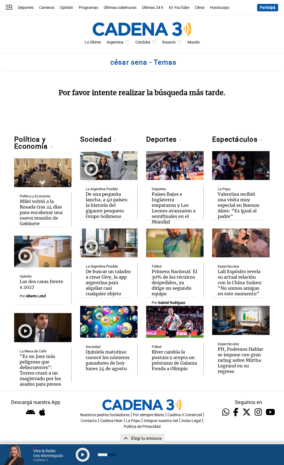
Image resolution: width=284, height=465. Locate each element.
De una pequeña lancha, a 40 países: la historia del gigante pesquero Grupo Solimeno (107, 205)
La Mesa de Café (33, 351)
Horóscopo (219, 7)
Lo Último (93, 42)
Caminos (46, 7)
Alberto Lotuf (36, 296)
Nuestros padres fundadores (105, 415)
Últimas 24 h (152, 7)
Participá (267, 7)
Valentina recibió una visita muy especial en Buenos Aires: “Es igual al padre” (238, 205)
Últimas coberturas (120, 7)
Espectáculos (236, 139)
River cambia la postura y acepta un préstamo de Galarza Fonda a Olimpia (174, 360)
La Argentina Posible (102, 189)
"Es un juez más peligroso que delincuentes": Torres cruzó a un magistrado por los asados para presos (40, 370)
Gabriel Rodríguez (171, 303)
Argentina (114, 42)
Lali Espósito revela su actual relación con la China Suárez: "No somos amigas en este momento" (240, 282)
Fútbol (156, 266)
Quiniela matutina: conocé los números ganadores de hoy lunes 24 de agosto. (108, 360)
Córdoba (142, 42)
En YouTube (179, 7)
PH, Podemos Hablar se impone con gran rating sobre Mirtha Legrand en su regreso (240, 360)
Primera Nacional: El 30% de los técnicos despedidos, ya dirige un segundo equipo (174, 282)
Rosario (169, 42)
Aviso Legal (191, 420)
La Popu (224, 189)
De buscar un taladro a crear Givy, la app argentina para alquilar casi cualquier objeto (108, 282)
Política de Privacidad (142, 426)
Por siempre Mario (148, 415)
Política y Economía (32, 142)
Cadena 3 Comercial (185, 415)
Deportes (26, 7)
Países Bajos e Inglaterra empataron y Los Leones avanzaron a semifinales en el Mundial (174, 208)
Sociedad (96, 139)
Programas (88, 7)
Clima (199, 7)
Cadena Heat (111, 420)
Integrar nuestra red (161, 420)
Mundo (193, 42)
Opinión (66, 7)
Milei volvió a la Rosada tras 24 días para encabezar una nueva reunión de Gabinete (41, 212)
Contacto (89, 420)
